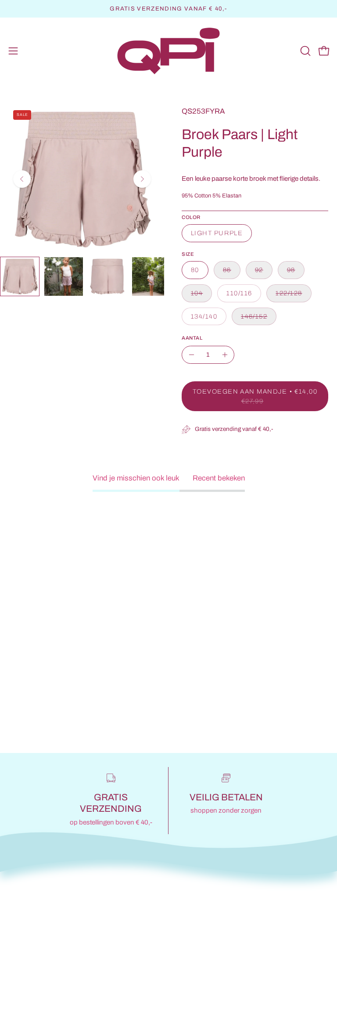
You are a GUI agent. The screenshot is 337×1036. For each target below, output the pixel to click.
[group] (168, 9)
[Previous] (22, 179)
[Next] (142, 179)
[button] (304, 51)
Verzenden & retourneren (49, 961)
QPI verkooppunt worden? (220, 931)
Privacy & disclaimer (42, 977)
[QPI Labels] (168, 51)
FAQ (16, 947)
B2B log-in (194, 961)
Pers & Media (199, 947)
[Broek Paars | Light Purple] (19, 276)
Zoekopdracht (32, 931)
